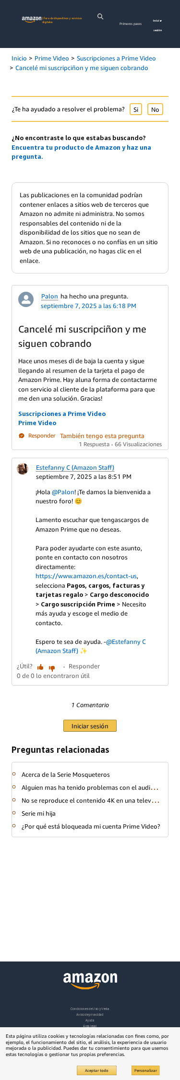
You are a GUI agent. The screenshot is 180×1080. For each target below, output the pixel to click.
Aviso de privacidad (90, 1014)
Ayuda (89, 1020)
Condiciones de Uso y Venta (90, 1008)
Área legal (89, 1026)
